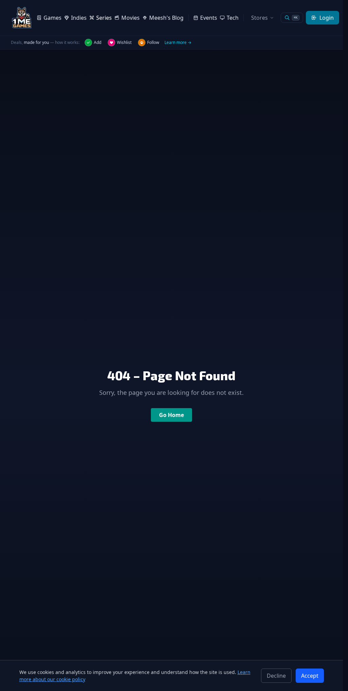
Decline (276, 675)
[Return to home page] (22, 18)
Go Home (171, 415)
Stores (259, 17)
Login (326, 17)
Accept (309, 675)
